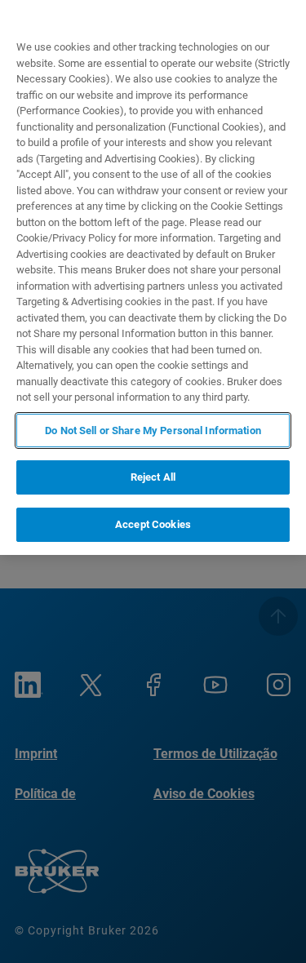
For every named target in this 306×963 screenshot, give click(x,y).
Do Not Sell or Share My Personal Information (153, 430)
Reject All (153, 477)
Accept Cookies (153, 524)
